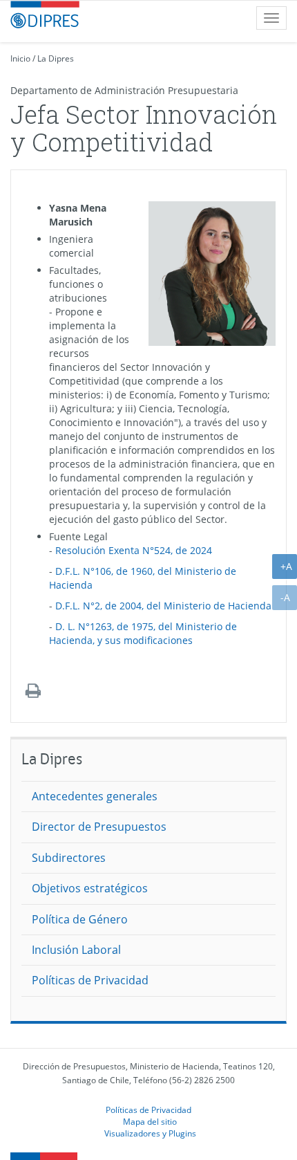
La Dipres (55, 58)
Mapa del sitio (150, 1121)
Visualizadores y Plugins (150, 1133)
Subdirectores (69, 857)
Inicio (20, 58)
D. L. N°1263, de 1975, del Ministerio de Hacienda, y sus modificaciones (143, 633)
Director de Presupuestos (99, 826)
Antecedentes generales (94, 796)
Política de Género (80, 919)
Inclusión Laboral (76, 949)
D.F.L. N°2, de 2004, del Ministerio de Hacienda (163, 605)
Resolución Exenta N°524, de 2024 (133, 550)
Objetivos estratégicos (90, 888)
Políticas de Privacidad (90, 980)
